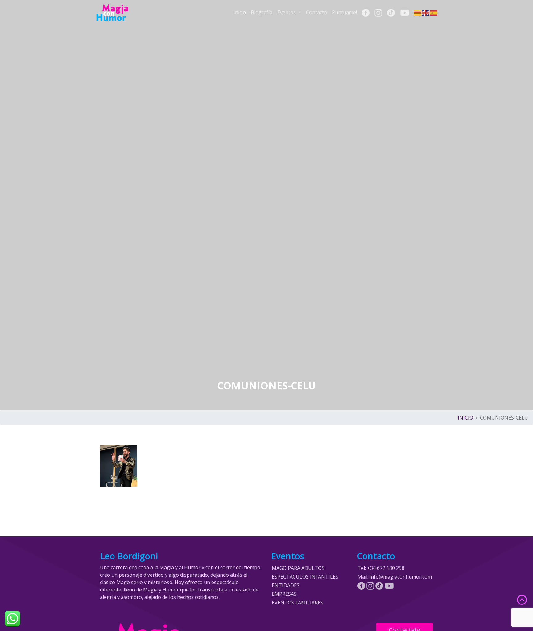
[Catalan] (418, 12)
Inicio (239, 12)
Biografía (261, 12)
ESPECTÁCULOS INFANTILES (305, 576)
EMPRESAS (284, 594)
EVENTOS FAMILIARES (297, 602)
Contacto (316, 12)
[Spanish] (434, 12)
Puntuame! (344, 12)
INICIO (465, 417)
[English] (426, 12)
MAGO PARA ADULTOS (298, 568)
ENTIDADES (286, 585)
